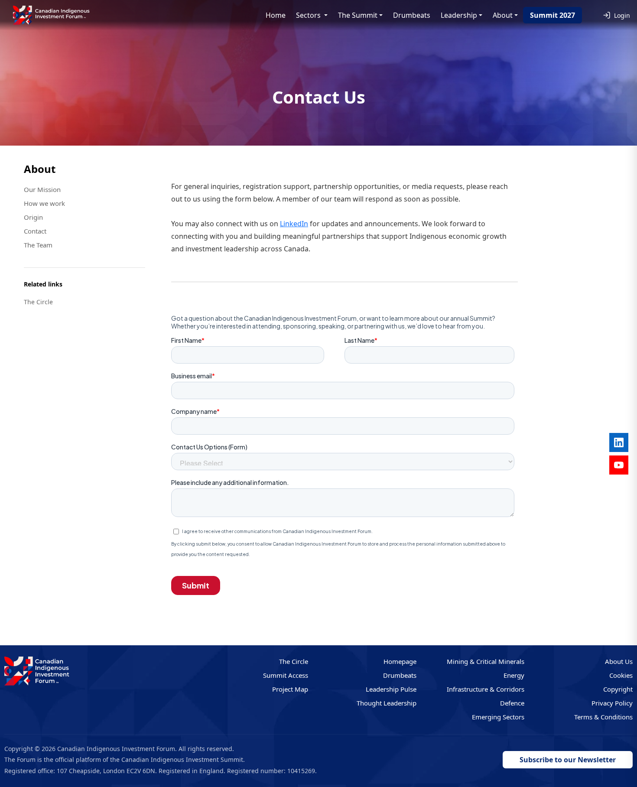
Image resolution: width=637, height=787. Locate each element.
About (503, 15)
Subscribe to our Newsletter (568, 759)
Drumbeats (411, 15)
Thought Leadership (386, 703)
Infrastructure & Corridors (485, 689)
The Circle (293, 661)
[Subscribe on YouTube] (618, 465)
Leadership (459, 15)
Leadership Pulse (391, 689)
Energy (514, 675)
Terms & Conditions (603, 716)
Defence (512, 703)
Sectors (309, 15)
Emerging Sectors (498, 716)
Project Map (290, 689)
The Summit (357, 15)
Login (622, 15)
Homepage (400, 661)
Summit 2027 (552, 15)
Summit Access (285, 675)
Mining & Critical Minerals (485, 661)
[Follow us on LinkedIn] (618, 442)
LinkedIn (294, 223)
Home (276, 15)
